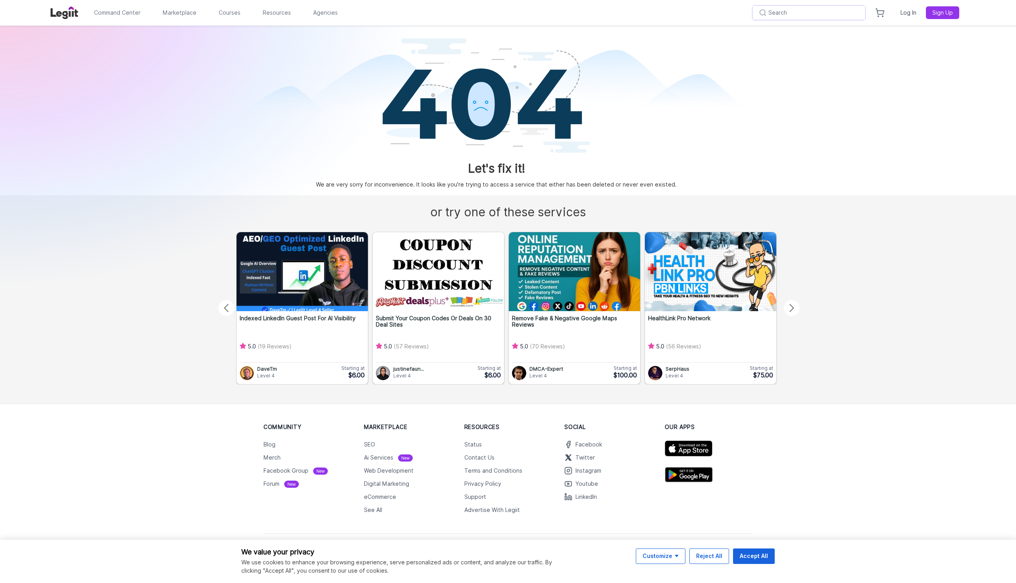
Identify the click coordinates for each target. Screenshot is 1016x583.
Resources (277, 13)
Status (473, 444)
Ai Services (387, 457)
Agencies (325, 13)
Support (475, 497)
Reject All (709, 555)
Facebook (588, 444)
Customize (657, 555)
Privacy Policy (482, 484)
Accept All (754, 555)
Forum (280, 484)
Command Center (117, 13)
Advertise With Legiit (492, 510)
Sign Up (942, 13)
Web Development (389, 471)
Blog (269, 444)
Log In (908, 13)
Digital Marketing (386, 484)
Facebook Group (294, 471)
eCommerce (380, 497)
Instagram (588, 471)
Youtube (586, 484)
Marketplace (179, 13)
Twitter (585, 457)
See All (373, 510)
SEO (369, 444)
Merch (272, 457)
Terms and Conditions (493, 471)
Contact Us (479, 457)
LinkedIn (586, 497)
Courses (230, 13)
